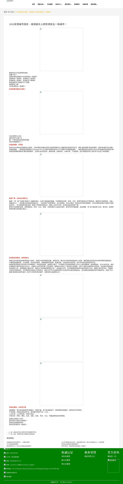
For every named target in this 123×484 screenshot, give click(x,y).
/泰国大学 (14, 472)
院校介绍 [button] (41, 4)
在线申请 (85, 4)
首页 (33, 4)
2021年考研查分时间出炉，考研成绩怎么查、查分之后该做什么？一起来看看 (83, 442)
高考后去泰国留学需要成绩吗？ (70, 444)
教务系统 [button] (94, 4)
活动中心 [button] (58, 4)
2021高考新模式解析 (12, 444)
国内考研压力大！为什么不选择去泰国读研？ (19, 446)
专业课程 (50, 4)
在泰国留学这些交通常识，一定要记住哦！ (18, 442)
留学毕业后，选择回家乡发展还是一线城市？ (74, 446)
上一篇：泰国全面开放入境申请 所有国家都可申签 (22, 432)
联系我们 (77, 4)
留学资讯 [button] (68, 4)
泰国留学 (8, 472)
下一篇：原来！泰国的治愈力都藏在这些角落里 (21, 434)
